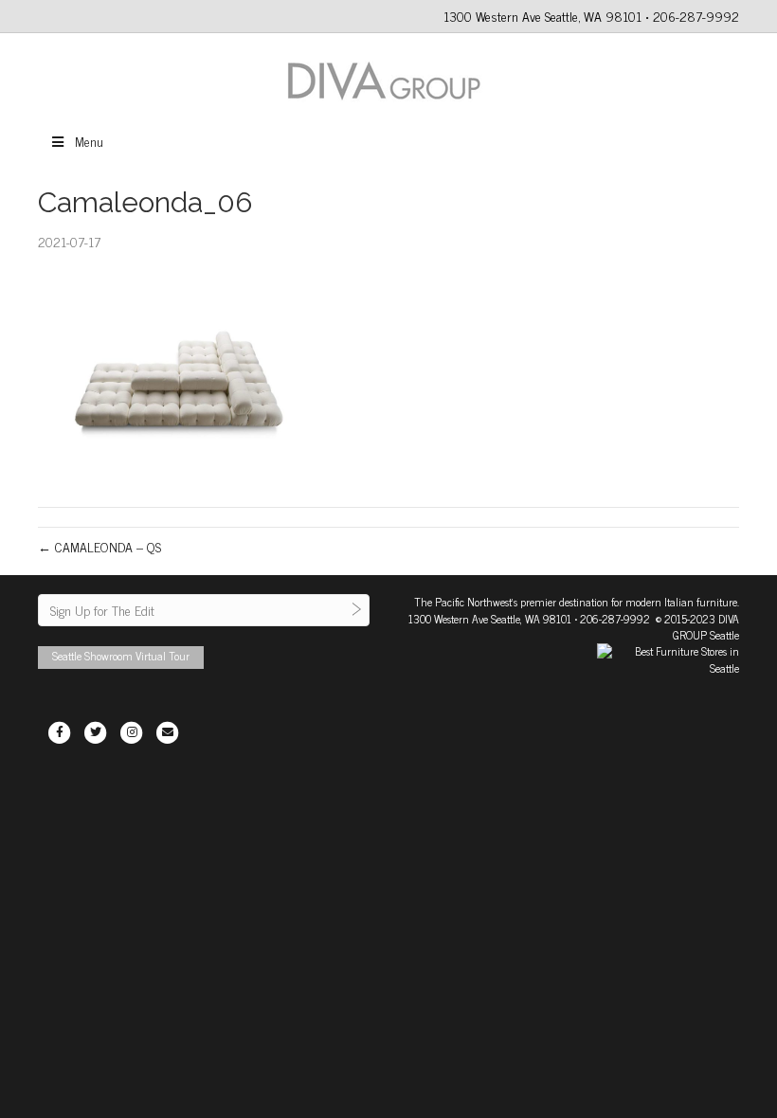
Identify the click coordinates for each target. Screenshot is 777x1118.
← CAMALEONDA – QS (99, 546)
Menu (89, 141)
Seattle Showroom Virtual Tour (121, 655)
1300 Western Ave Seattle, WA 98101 (489, 618)
